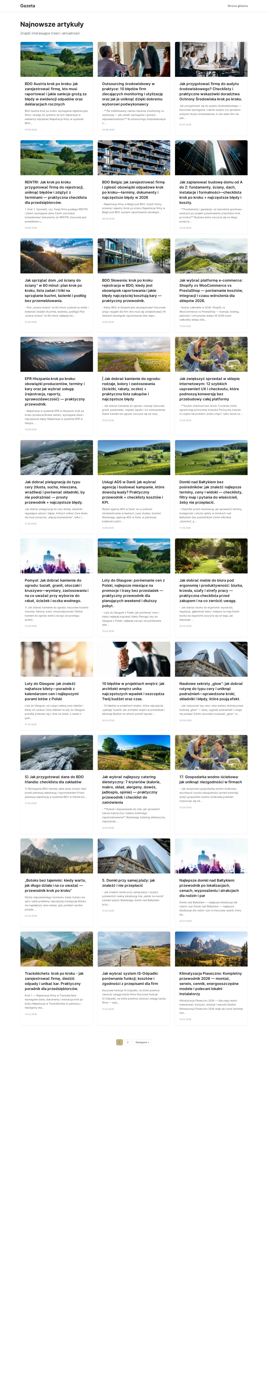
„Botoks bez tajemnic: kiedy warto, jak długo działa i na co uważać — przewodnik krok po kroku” (55, 885)
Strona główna (238, 6)
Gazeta (27, 5)
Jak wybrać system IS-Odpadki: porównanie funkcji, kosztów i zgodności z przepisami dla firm (130, 978)
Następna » (142, 1042)
